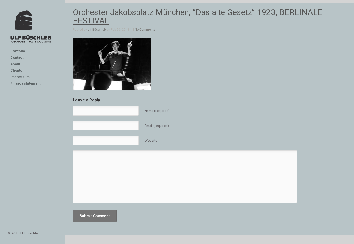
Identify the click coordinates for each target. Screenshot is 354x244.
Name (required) (157, 111)
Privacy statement (25, 83)
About (15, 64)
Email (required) (157, 125)
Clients (16, 70)
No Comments (145, 29)
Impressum (20, 77)
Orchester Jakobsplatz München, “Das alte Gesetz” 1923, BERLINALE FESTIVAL (198, 16)
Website (151, 140)
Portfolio (17, 51)
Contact (16, 57)
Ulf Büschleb (97, 29)
